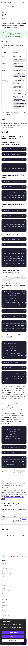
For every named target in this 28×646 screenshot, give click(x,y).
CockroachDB (5, 563)
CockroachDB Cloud (7, 566)
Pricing (3, 571)
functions (15, 280)
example (7, 36)
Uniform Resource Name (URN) (18, 69)
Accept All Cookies (13, 632)
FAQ (3, 593)
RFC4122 (9, 55)
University (4, 605)
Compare (4, 568)
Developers (5, 607)
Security (4, 596)
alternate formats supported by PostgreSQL (18, 80)
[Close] (24, 621)
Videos (3, 588)
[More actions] (26, 2)
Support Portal (5, 615)
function (15, 285)
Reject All (12, 636)
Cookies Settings (13, 640)
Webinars (4, 585)
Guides (3, 583)
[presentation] (14, 149)
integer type (8, 417)
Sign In (3, 576)
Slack (3, 613)
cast (14, 509)
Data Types (4, 12)
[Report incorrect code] (22, 149)
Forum (3, 610)
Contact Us (4, 618)
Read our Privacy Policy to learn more (14, 628)
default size (12, 392)
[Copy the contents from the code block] (24, 149)
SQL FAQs (4, 494)
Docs (3, 602)
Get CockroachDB (6, 573)
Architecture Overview (7, 590)
